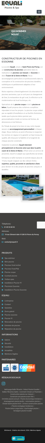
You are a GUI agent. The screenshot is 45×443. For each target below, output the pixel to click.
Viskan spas (9, 279)
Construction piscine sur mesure (21, 394)
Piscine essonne (11, 315)
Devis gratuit (9, 311)
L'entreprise (9, 301)
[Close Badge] (24, 436)
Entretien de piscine (12, 325)
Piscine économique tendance (31, 399)
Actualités (8, 350)
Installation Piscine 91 (13, 283)
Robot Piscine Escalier (31, 389)
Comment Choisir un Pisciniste (30, 392)
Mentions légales (11, 354)
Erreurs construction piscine (33, 404)
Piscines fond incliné (13, 265)
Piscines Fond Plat (12, 269)
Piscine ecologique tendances (22, 406)
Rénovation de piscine (13, 322)
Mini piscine (9, 262)
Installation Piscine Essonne (16, 290)
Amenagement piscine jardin (14, 401)
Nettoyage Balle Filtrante (13, 389)
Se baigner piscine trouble (22, 411)
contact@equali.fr (11, 242)
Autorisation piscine (33, 401)
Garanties (8, 308)
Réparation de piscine (13, 329)
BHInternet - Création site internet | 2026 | (17, 430)
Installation (9, 347)
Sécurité (8, 343)
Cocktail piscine (11, 276)
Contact (8, 304)
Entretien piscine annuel (10, 399)
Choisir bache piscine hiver (11, 404)
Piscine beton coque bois (14, 408)
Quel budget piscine (31, 408)
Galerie (7, 340)
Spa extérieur (10, 258)
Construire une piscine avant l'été (21, 397)
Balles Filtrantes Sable (10, 392)
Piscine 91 (9, 318)
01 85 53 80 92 (9, 227)
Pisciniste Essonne (12, 286)
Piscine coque (10, 272)
